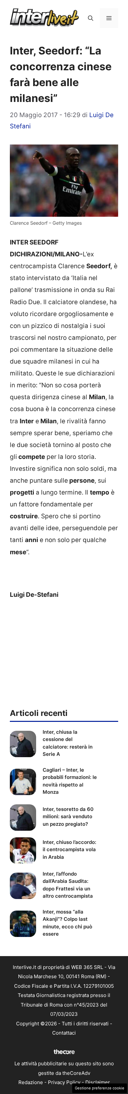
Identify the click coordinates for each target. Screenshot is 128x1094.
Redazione (30, 1082)
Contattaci (64, 1033)
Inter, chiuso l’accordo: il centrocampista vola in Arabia (69, 849)
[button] (90, 18)
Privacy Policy (64, 1082)
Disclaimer (97, 1082)
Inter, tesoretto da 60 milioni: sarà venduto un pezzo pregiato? (68, 816)
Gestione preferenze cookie (99, 1088)
